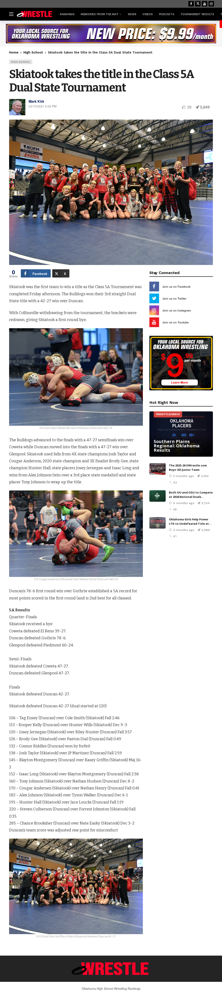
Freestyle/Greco (168, 414)
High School (20, 61)
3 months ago (183, 476)
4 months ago (183, 503)
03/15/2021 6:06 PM (43, 106)
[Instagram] (211, 3)
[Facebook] (191, 3)
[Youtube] (204, 3)
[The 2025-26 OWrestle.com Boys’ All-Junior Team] (157, 469)
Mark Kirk (36, 101)
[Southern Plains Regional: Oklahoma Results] (181, 434)
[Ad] (111, 33)
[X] (198, 3)
